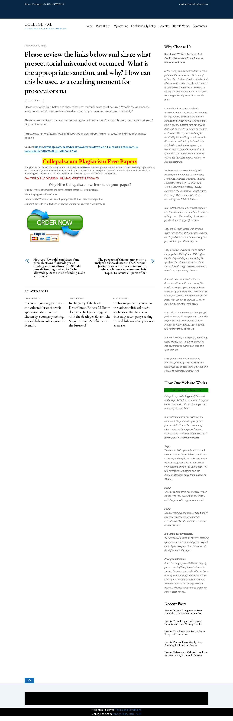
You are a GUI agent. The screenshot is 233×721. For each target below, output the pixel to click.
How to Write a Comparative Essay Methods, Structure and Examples (183, 612)
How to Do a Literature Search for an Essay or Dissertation (185, 633)
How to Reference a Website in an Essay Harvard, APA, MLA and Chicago (186, 654)
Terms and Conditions (127, 709)
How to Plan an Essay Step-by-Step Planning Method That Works (183, 643)
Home (89, 26)
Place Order (103, 26)
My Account (121, 26)
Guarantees (200, 26)
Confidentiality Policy (143, 26)
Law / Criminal (35, 100)
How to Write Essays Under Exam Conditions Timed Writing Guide (182, 623)
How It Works (181, 26)
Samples (164, 26)
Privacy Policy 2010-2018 (126, 714)
